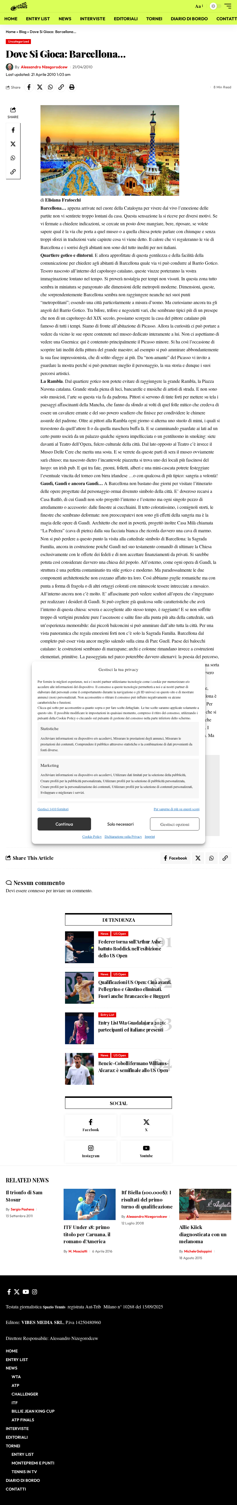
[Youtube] (146, 1152)
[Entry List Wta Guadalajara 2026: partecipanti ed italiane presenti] (79, 1028)
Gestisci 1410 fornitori (53, 809)
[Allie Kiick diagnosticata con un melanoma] (205, 1204)
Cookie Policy (92, 836)
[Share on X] (40, 87)
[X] (146, 1126)
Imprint (150, 836)
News (104, 934)
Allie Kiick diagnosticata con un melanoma (203, 1234)
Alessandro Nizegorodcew (44, 67)
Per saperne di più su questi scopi (176, 809)
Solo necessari (120, 824)
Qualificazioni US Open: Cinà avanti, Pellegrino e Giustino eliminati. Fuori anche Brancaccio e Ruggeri (134, 989)
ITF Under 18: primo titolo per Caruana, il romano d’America (87, 1234)
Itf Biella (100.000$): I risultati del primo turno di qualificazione (147, 1199)
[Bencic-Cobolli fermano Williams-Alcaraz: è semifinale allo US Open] (79, 1069)
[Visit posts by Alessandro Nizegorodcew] (9, 67)
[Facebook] (90, 1126)
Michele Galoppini (198, 1251)
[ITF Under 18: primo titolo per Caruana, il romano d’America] (90, 1204)
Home (11, 31)
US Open (120, 934)
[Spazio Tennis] (20, 5)
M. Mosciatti (77, 1251)
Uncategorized (18, 41)
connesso (36, 890)
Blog (22, 31)
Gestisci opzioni (174, 824)
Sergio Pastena (22, 1209)
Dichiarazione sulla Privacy (123, 836)
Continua (64, 824)
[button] (188, 6)
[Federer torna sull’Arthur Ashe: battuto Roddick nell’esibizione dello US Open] (79, 947)
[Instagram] (90, 1152)
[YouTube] (26, 1292)
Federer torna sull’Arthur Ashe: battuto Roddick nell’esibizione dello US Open (130, 949)
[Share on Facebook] (29, 87)
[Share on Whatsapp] (50, 87)
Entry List (107, 1015)
